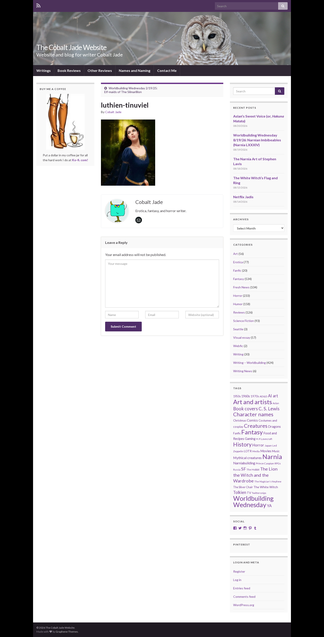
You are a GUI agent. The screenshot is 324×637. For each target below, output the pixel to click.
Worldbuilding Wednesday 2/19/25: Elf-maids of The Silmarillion (131, 90)
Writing (238, 354)
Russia (236, 469)
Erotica (238, 262)
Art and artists (252, 401)
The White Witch (265, 487)
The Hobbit (253, 469)
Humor (237, 304)
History (242, 444)
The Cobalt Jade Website (71, 47)
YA (269, 505)
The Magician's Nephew (267, 481)
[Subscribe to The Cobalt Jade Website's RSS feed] (38, 5)
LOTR (248, 451)
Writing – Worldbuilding (249, 362)
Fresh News (241, 287)
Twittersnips (259, 492)
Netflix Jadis (243, 197)
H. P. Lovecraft (264, 438)
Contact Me (167, 70)
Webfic (238, 346)
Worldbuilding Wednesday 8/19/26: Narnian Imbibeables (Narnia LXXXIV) (257, 140)
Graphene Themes (67, 631)
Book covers (245, 408)
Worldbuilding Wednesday (253, 501)
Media (256, 451)
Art (235, 254)
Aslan (276, 403)
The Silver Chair (243, 487)
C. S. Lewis (269, 408)
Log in (237, 580)
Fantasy (238, 279)
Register (239, 571)
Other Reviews (100, 70)
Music (276, 451)
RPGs (278, 463)
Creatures (255, 426)
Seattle (238, 329)
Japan (268, 445)
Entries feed (241, 588)
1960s (245, 396)
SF (243, 468)
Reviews (239, 312)
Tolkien (239, 492)
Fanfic (237, 270)
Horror (237, 295)
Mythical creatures (247, 458)
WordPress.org (243, 605)
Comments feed (244, 596)
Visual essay (241, 337)
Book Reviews (69, 70)
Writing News (242, 371)
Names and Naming (134, 70)
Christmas (239, 420)
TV (249, 493)
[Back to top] (314, 627)
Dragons (274, 426)
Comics (252, 420)
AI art (273, 395)
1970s (255, 396)
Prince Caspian (265, 463)
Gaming (250, 439)
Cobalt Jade (113, 112)
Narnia (272, 456)
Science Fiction (243, 321)
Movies (265, 451)
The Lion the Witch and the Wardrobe (255, 474)
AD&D (263, 396)
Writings (43, 70)
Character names (253, 414)
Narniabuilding (244, 463)
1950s (237, 396)
